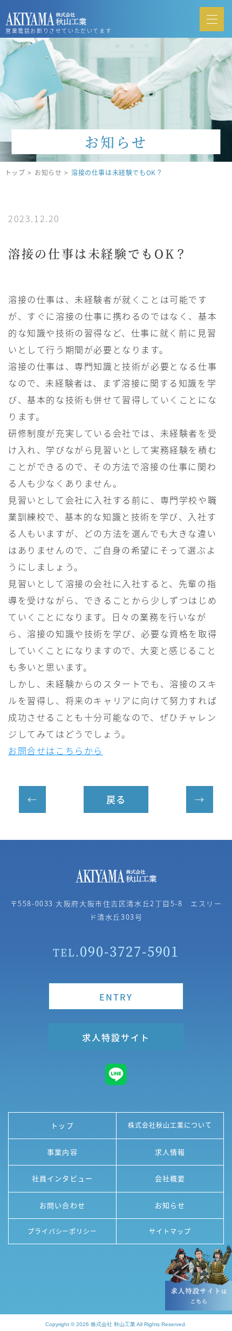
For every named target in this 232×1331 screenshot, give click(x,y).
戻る (116, 799)
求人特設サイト (115, 1037)
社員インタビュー (62, 1178)
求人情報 (170, 1152)
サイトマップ (170, 1231)
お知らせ (48, 172)
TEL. (116, 950)
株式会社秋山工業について (170, 1124)
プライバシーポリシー (63, 1231)
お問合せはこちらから (55, 750)
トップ (15, 172)
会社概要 (170, 1178)
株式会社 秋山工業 (113, 1324)
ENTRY (116, 996)
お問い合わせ (62, 1205)
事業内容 (62, 1152)
